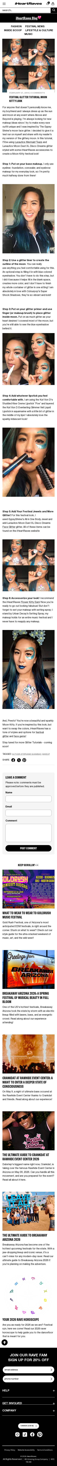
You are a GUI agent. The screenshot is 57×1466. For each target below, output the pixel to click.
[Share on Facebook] (13, 760)
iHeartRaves (31, 1456)
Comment (11, 821)
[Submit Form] (52, 1369)
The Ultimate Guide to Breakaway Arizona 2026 (24, 1237)
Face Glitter (8, 527)
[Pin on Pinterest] (24, 760)
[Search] (54, 10)
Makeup (46, 754)
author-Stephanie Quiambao (26, 754)
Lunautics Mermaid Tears (28, 142)
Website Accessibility (26, 1450)
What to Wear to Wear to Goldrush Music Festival (26, 915)
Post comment (28, 848)
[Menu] (4, 4)
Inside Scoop (13, 30)
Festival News (35, 27)
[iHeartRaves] (28, 3)
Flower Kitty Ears (30, 602)
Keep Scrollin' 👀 (28, 865)
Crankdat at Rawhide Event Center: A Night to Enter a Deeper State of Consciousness (27, 1082)
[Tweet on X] (19, 760)
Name (8, 793)
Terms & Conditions (45, 1450)
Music (28, 34)
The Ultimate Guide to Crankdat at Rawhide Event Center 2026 (25, 1157)
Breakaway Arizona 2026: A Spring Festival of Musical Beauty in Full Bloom (25, 997)
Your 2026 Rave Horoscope (20, 1319)
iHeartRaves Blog (27, 18)
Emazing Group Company (38, 1459)
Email (8, 807)
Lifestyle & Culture (39, 30)
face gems (20, 736)
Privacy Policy (9, 1450)
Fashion (16, 27)
